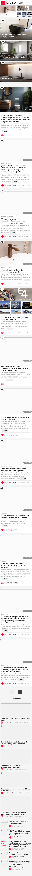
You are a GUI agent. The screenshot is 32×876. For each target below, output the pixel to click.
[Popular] (2, 241)
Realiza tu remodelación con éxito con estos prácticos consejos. (14, 565)
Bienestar (4, 113)
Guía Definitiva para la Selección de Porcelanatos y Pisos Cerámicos (14, 368)
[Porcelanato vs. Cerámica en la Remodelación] (4, 824)
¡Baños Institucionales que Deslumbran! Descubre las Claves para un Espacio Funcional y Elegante (13, 169)
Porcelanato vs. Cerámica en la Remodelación (20, 822)
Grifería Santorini (8, 78)
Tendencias (10, 216)
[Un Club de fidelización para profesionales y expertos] (16, 756)
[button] (27, 2)
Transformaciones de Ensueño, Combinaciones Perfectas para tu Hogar (13, 221)
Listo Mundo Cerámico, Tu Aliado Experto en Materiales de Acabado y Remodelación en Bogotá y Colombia (16, 118)
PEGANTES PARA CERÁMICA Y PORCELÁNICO (15, 418)
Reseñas (10, 113)
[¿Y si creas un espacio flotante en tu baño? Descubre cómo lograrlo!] (16, 803)
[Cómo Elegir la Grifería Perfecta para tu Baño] (16, 709)
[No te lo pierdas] (3, 20)
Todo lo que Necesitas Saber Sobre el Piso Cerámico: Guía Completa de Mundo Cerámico (20, 863)
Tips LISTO (11, 267)
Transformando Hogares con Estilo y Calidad (15, 318)
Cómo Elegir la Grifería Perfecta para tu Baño (12, 271)
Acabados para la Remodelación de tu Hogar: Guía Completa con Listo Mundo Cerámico (19, 832)
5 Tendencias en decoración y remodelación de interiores (15, 517)
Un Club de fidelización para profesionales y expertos (11, 766)
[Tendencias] (2, 190)
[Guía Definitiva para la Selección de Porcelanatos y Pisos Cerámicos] (16, 732)
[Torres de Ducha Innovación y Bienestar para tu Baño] (4, 855)
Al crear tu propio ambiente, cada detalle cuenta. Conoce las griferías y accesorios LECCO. (14, 619)
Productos (4, 267)
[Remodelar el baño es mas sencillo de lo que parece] (16, 779)
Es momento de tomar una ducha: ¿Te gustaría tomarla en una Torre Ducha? (14, 670)
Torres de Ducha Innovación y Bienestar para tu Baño (20, 853)
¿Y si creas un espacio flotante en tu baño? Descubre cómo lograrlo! (14, 813)
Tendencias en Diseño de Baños (14, 57)
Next (20, 692)
